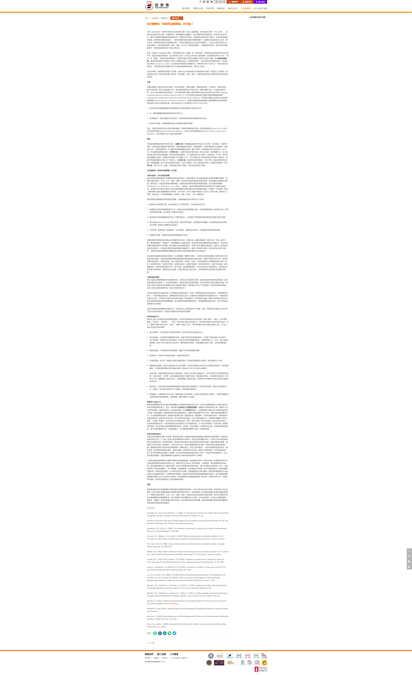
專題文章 (164, 18)
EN (220, 2)
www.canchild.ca (171, 604)
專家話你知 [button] (175, 18)
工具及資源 (154, 18)
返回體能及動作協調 (258, 17)
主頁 (146, 18)
